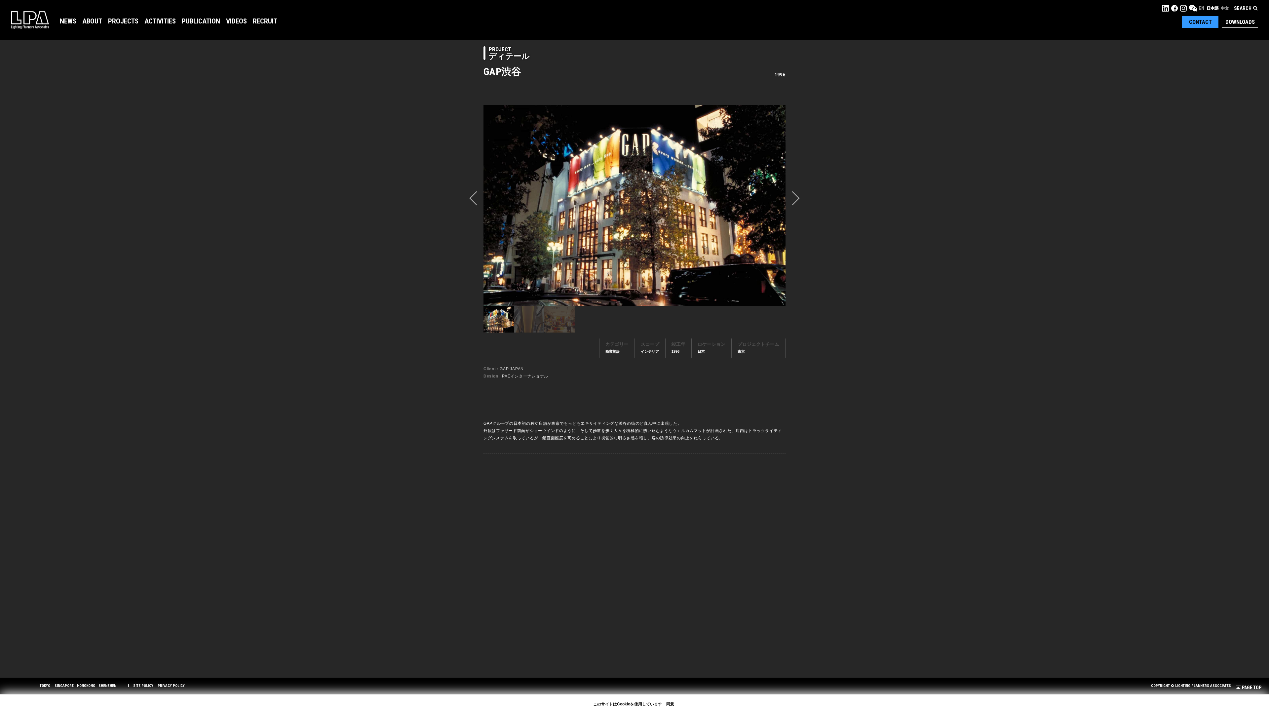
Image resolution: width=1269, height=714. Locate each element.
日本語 (1212, 8)
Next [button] (792, 198)
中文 (1225, 8)
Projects (123, 21)
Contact (1200, 22)
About (92, 21)
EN (1201, 8)
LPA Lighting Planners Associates (30, 20)
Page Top (1251, 687)
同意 (670, 704)
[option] (634, 205)
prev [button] (476, 198)
